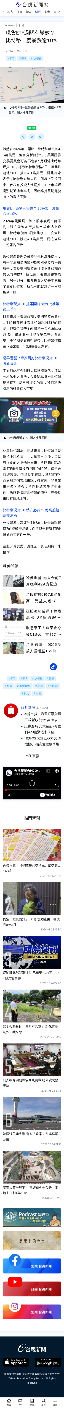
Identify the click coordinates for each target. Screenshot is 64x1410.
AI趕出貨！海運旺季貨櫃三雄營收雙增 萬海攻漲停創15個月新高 (42, 717)
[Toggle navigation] (55, 1401)
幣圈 (9, 686)
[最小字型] (23, 136)
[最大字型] (40, 136)
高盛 (40, 686)
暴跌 (52, 678)
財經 (21, 25)
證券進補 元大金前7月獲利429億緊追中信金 (42, 729)
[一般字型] (32, 136)
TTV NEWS (9, 25)
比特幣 (37, 58)
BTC (12, 58)
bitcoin (54, 686)
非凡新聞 (28, 707)
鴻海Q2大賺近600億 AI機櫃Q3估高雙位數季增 (43, 741)
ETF (23, 58)
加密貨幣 (25, 686)
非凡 (26, 693)
